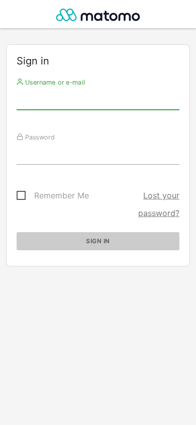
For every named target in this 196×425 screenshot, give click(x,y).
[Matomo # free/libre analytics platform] (98, 17)
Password (39, 137)
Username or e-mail (54, 82)
